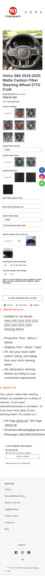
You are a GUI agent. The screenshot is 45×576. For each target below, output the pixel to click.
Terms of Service (12, 503)
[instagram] (42, 177)
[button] (9, 94)
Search (8, 489)
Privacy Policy (11, 516)
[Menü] (40, 12)
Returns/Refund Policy (15, 496)
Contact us (10, 522)
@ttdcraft (22, 420)
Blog (7, 529)
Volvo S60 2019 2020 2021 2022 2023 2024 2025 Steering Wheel (21, 325)
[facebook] (42, 170)
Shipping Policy (12, 509)
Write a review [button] (22, 456)
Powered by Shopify (30, 568)
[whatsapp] (42, 183)
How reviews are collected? (18, 463)
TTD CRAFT (18, 568)
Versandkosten (13, 101)
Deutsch (21, 545)
